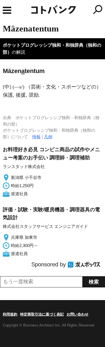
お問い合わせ (77, 314)
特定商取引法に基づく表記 (42, 314)
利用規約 (10, 314)
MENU (7, 10)
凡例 (48, 136)
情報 (36, 136)
